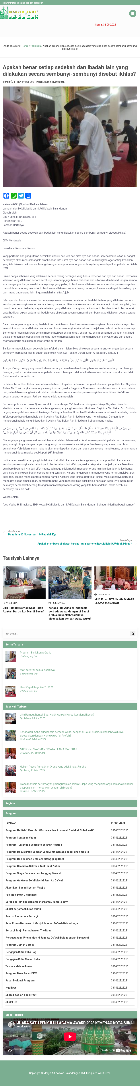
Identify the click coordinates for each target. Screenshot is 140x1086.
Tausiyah (35, 46)
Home (25, 46)
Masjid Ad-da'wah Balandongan (62, 1073)
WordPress (104, 1073)
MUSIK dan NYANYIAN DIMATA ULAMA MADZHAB (114, 601)
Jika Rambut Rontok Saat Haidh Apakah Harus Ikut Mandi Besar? (23, 609)
